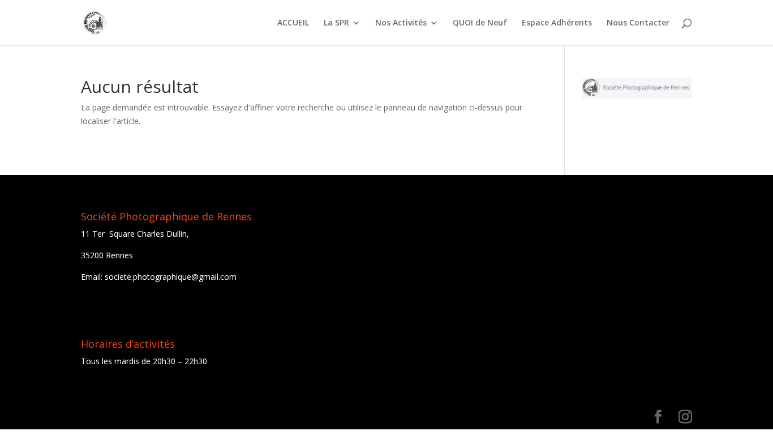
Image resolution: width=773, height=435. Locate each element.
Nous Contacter (638, 23)
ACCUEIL (293, 23)
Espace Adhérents (557, 23)
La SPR (336, 23)
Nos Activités (401, 23)
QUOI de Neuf (480, 23)
